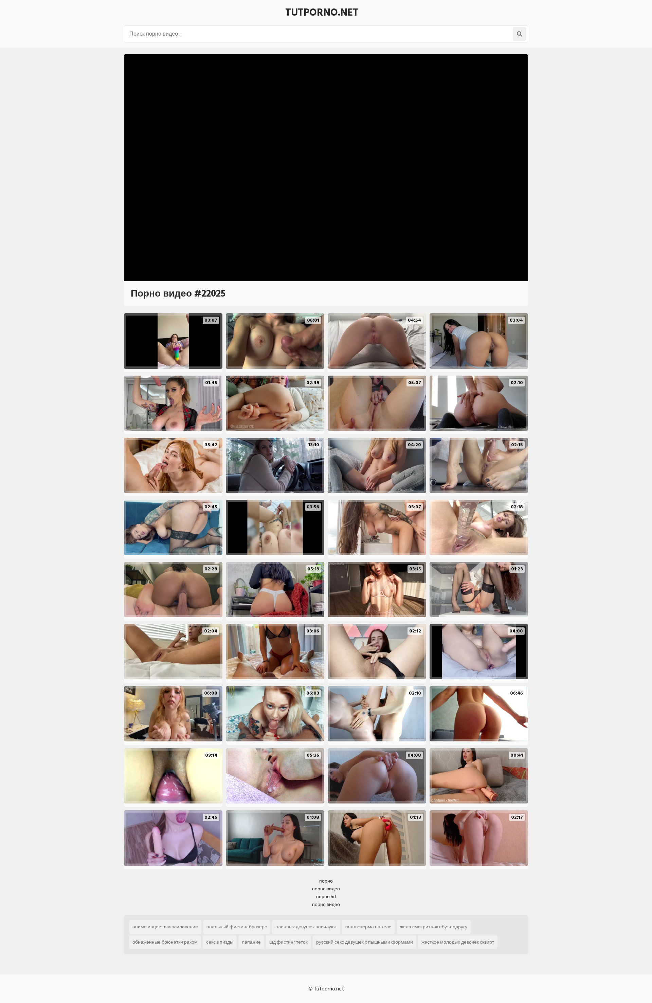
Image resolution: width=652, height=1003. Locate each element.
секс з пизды (219, 942)
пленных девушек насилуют (306, 927)
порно (326, 881)
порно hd (326, 897)
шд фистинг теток (288, 942)
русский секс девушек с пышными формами (364, 942)
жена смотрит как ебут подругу (433, 927)
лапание (251, 942)
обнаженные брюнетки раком (165, 942)
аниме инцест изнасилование (165, 927)
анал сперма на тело (368, 927)
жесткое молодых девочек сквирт (457, 942)
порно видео (326, 889)
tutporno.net (322, 12)
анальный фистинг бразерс (236, 927)
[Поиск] (519, 34)
